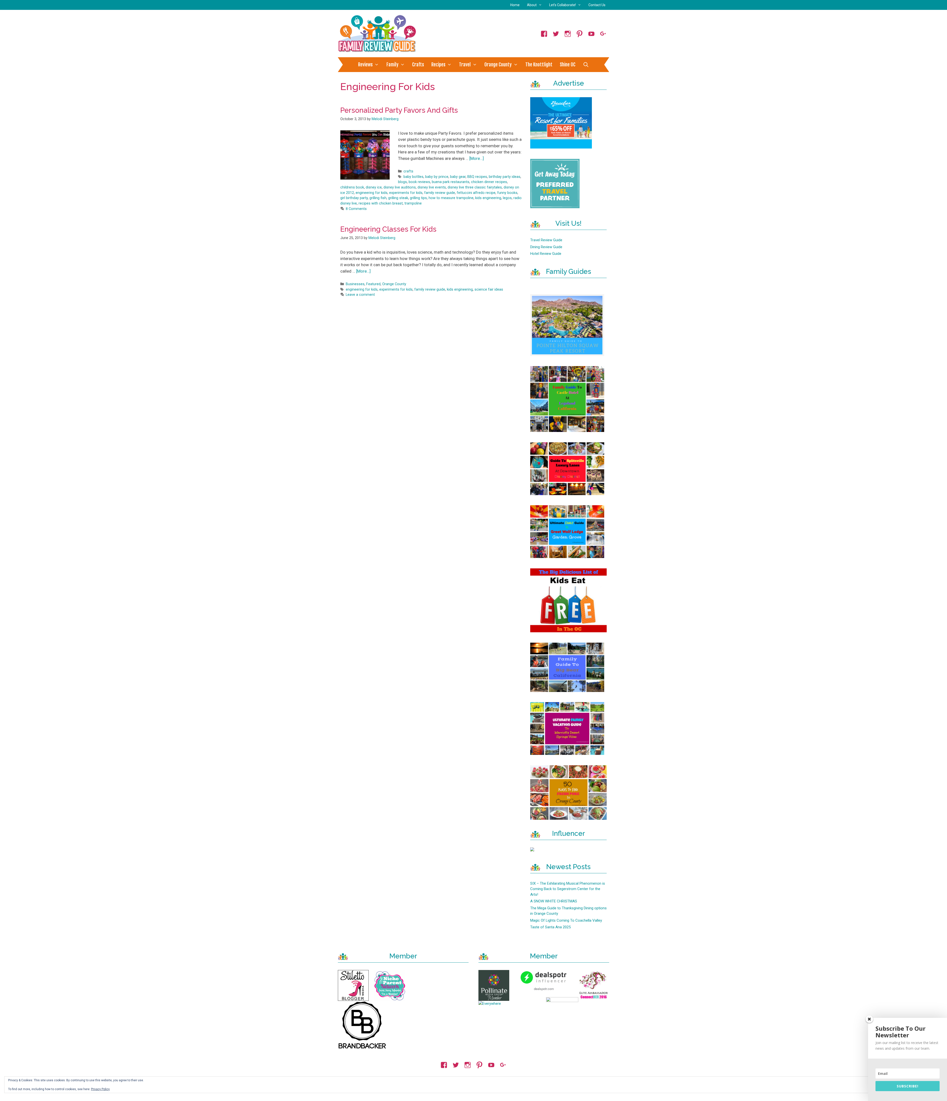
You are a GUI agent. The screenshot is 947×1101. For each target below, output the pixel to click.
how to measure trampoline (451, 198)
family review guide (439, 193)
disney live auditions (399, 187)
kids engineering (488, 198)
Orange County (498, 65)
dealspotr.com (544, 988)
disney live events (432, 187)
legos (507, 198)
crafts (408, 171)
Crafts (418, 65)
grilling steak (398, 198)
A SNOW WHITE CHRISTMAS (553, 901)
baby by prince (436, 177)
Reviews (365, 65)
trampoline (413, 203)
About (532, 5)
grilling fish (377, 198)
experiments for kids (405, 193)
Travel (465, 65)
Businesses (355, 284)
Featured (373, 284)
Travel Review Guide (546, 240)
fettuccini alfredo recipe (476, 193)
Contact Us (596, 5)
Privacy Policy (100, 1089)
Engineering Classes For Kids (388, 229)
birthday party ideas (504, 177)
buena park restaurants (450, 182)
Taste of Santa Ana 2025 (550, 927)
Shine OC (567, 65)
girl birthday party (354, 198)
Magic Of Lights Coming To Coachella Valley (566, 920)
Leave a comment (360, 295)
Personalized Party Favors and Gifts (399, 110)
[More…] (476, 158)
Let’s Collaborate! (562, 5)
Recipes (438, 65)
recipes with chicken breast (381, 203)
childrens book (352, 187)
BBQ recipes (477, 177)
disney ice (374, 187)
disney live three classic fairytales (475, 187)
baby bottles (413, 177)
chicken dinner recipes (489, 182)
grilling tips (418, 198)
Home (515, 5)
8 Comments (356, 209)
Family (392, 65)
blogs (402, 182)
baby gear (458, 177)
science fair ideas (488, 289)
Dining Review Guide (546, 247)
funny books (507, 193)
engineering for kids (371, 193)
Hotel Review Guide (545, 253)
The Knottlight (538, 65)
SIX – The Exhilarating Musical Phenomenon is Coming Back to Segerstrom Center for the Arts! (567, 889)
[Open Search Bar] (585, 64)
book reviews (419, 182)
